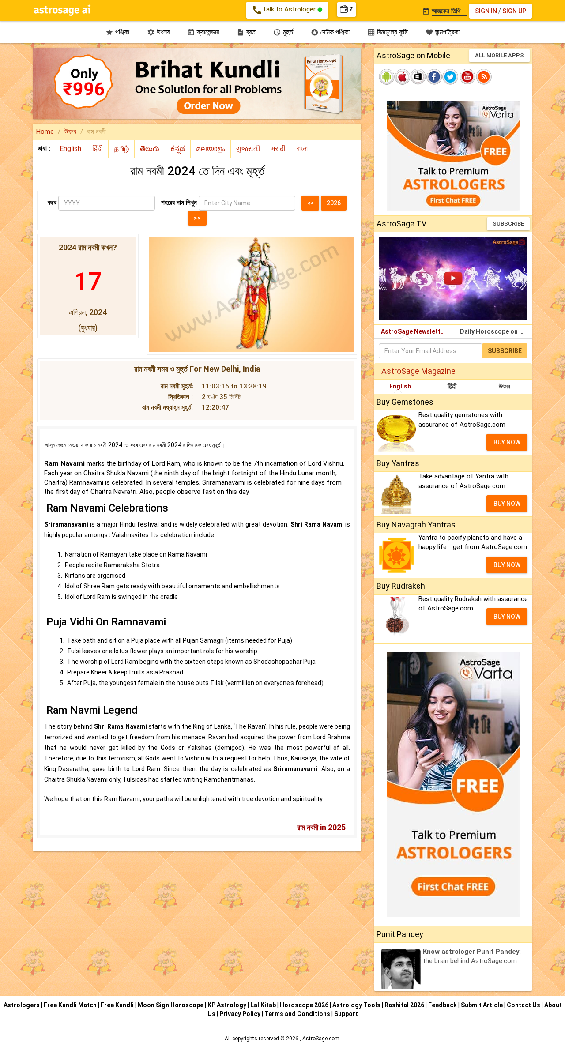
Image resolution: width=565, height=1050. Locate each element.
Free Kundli (118, 1005)
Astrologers (22, 1005)
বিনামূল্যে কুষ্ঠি (387, 32)
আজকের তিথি (441, 11)
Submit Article (482, 1005)
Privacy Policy (240, 1013)
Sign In (486, 11)
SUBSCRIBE (508, 223)
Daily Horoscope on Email (496, 331)
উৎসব (158, 32)
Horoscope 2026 (304, 1005)
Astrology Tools (357, 1005)
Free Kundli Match (71, 1005)
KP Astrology (227, 1005)
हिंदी (452, 386)
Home (45, 131)
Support (346, 1013)
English (400, 386)
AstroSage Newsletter (414, 331)
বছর (52, 203)
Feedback (443, 1005)
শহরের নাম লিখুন (179, 203)
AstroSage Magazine (418, 371)
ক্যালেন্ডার (203, 32)
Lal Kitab (263, 1005)
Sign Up (514, 11)
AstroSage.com (320, 1038)
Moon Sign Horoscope (171, 1005)
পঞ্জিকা (117, 32)
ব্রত (246, 32)
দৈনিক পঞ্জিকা (330, 32)
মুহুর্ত (283, 32)
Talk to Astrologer (284, 10)
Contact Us (524, 1005)
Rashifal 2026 (404, 1005)
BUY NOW (506, 442)
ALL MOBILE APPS (499, 55)
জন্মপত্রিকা (443, 32)
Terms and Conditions (297, 1013)
